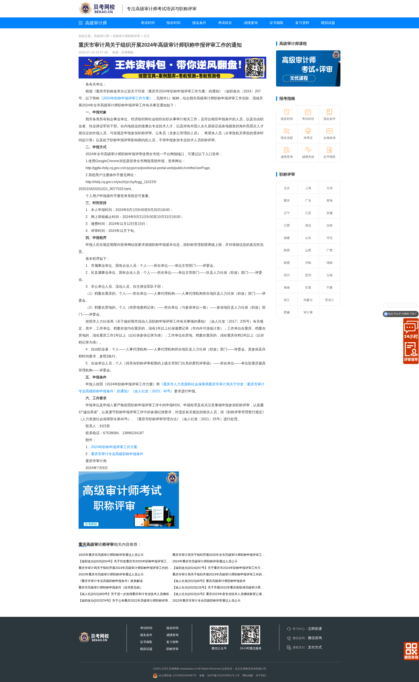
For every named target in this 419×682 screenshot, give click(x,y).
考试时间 (148, 23)
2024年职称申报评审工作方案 (114, 447)
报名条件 (199, 23)
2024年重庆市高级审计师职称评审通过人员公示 (204, 561)
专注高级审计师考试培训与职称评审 (162, 8)
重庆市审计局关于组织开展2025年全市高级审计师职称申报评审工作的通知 (219, 554)
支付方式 (315, 647)
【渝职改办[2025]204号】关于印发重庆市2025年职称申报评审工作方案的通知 (125, 561)
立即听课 (315, 629)
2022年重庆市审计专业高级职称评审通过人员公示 (206, 600)
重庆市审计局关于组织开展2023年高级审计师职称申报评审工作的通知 (219, 574)
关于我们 (261, 675)
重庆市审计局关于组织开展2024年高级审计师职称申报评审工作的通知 (125, 568)
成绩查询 (251, 23)
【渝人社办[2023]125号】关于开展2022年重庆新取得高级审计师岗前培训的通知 (219, 587)
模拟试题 (328, 23)
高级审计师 (96, 22)
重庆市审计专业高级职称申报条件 (117, 454)
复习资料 (302, 23)
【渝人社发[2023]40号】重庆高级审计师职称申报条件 (209, 581)
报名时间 (173, 23)
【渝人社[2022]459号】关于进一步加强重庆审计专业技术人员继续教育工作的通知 (125, 594)
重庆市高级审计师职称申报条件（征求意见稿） (111, 587)
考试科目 (225, 23)
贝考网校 (127, 52)
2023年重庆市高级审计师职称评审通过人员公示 (111, 574)
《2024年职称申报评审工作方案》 (126, 98)
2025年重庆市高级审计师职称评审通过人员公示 (111, 554)
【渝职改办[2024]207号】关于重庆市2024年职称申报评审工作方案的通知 (219, 568)
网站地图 (247, 675)
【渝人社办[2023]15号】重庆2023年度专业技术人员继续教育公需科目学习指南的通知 (219, 594)
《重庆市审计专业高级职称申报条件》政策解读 (111, 581)
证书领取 (276, 23)
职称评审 (287, 174)
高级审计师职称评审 (126, 36)
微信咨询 (315, 638)
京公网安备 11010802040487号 (177, 675)
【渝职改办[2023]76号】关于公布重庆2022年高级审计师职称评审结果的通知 (125, 600)
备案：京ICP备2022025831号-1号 (219, 675)
